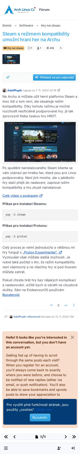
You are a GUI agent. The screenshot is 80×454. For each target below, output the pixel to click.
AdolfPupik (14, 90)
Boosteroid (10, 295)
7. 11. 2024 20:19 (46, 90)
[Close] (72, 337)
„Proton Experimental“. (40, 252)
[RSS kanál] (61, 48)
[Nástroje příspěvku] (74, 305)
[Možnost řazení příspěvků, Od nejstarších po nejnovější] (8, 77)
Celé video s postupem (20, 196)
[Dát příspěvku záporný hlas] (66, 305)
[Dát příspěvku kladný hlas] (51, 305)
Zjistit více (44, 409)
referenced (33, 316)
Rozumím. (40, 417)
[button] (6, 448)
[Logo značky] (20, 10)
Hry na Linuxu (15, 48)
